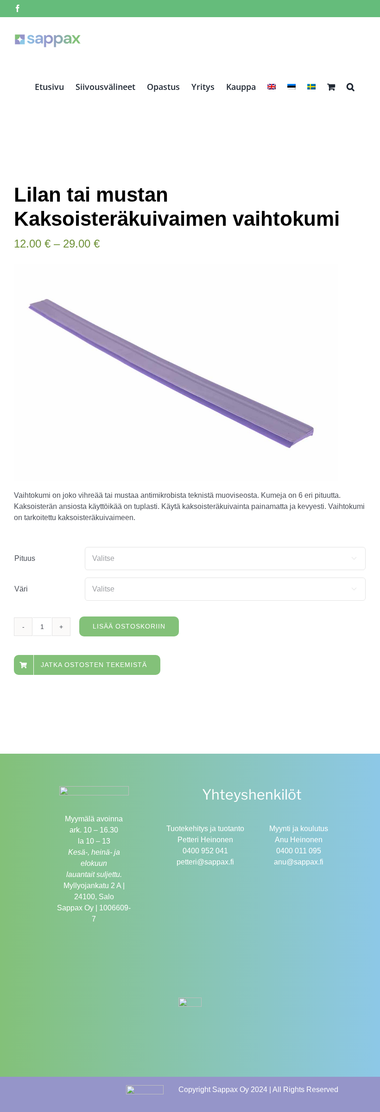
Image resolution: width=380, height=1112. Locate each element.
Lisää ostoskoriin (129, 626)
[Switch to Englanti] (271, 86)
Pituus (24, 558)
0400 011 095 (298, 851)
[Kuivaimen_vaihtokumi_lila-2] (176, 372)
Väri (21, 589)
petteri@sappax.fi (205, 862)
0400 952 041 (205, 851)
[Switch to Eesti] (291, 86)
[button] (351, 86)
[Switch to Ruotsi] (311, 86)
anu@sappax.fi (298, 862)
